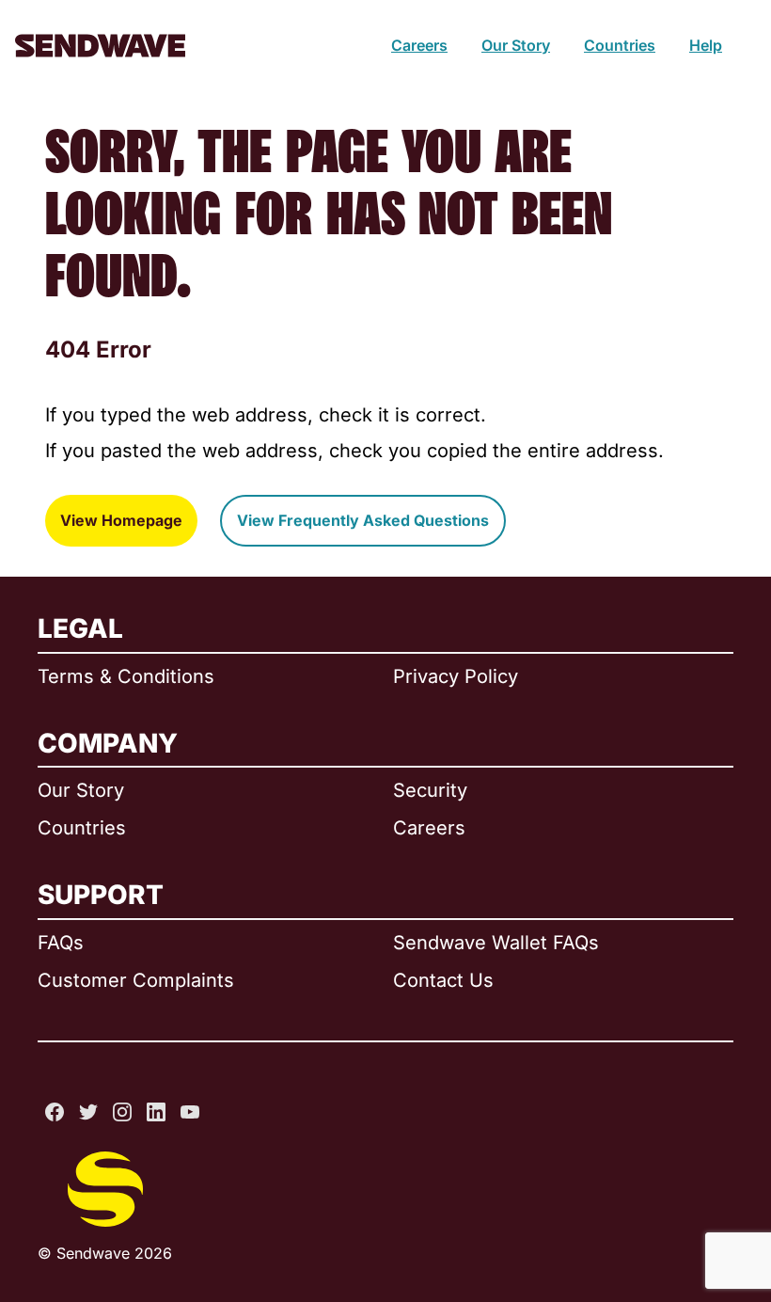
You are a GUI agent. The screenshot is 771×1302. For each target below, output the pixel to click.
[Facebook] (54, 1112)
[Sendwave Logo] (100, 45)
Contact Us (443, 980)
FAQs (61, 942)
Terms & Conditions (126, 676)
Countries (619, 45)
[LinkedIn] (156, 1112)
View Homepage (121, 520)
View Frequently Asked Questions (363, 520)
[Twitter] (88, 1112)
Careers (419, 45)
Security (430, 790)
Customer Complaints (136, 980)
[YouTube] (190, 1112)
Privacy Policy (455, 676)
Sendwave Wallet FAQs (496, 942)
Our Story (515, 45)
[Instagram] (122, 1112)
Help (705, 45)
